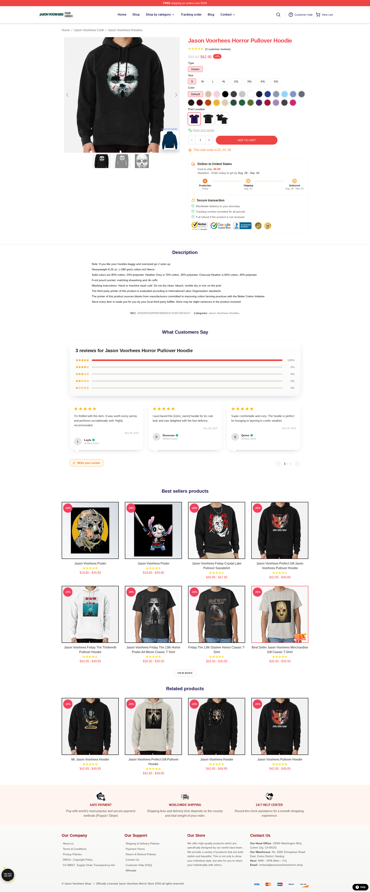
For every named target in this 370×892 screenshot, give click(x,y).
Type (191, 62)
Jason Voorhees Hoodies (125, 30)
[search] (278, 14)
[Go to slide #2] (122, 161)
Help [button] (362, 887)
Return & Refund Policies (141, 854)
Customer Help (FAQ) (139, 865)
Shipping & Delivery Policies (142, 843)
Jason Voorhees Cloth (89, 30)
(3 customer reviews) (218, 49)
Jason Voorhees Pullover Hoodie (279, 759)
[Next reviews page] (297, 463)
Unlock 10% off (8, 875)
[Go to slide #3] (142, 161)
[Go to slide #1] (101, 161)
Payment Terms (135, 848)
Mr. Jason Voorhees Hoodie (90, 759)
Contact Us (132, 859)
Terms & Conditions (75, 848)
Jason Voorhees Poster (90, 563)
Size (190, 75)
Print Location (196, 109)
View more (185, 673)
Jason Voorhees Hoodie (216, 759)
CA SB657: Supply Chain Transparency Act (89, 865)
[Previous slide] (68, 95)
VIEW (90, 555)
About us (68, 843)
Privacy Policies (72, 854)
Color (191, 87)
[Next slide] (176, 95)
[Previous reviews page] (278, 463)
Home (66, 30)
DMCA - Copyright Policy (78, 859)
